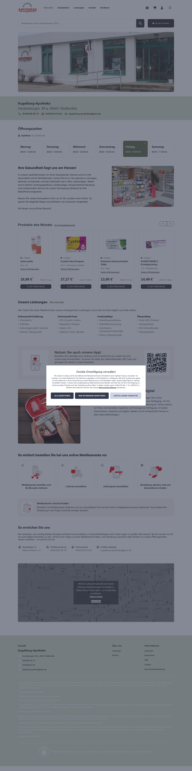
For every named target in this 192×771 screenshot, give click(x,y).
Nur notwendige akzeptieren (92, 396)
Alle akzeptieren (62, 396)
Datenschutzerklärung (107, 388)
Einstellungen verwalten (126, 396)
